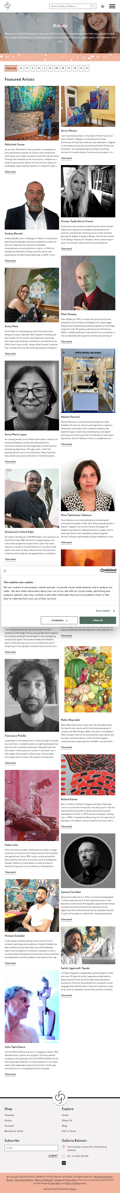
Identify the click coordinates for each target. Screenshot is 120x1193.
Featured (11, 68)
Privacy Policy (71, 1180)
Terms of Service (73, 1183)
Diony (73, 1189)
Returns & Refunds (44, 1180)
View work (10, 171)
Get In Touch (69, 1131)
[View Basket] (102, 6)
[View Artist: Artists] (32, 113)
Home (65, 1115)
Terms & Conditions (103, 1176)
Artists (8, 1120)
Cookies (58, 1180)
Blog (64, 1125)
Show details (103, 610)
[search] (93, 6)
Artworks (9, 1115)
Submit (53, 1156)
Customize (57, 620)
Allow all (97, 620)
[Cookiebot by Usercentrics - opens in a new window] (102, 571)
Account (9, 1125)
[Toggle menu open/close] (112, 6)
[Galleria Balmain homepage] (7, 6)
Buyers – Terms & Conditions (19, 1180)
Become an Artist (14, 1131)
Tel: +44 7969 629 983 (77, 1156)
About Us (67, 1120)
